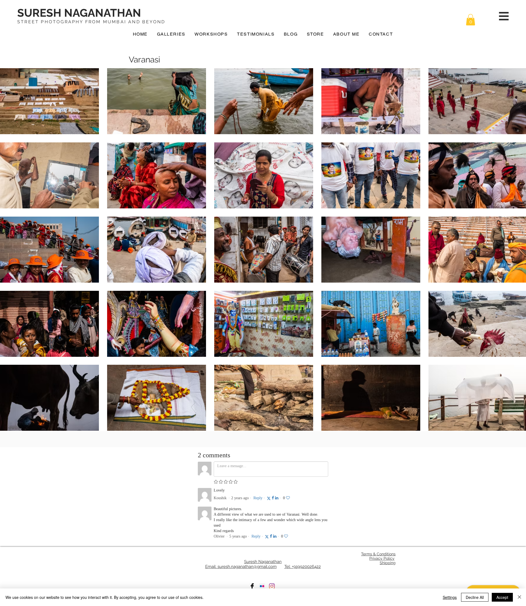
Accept (502, 597)
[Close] (519, 597)
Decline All (475, 597)
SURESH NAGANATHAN (79, 12)
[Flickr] (262, 586)
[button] (470, 19)
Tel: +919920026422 (302, 566)
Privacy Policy (382, 558)
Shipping (388, 563)
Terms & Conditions (378, 554)
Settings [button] (450, 597)
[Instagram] (272, 586)
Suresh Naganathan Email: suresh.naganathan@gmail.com (243, 564)
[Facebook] (252, 586)
